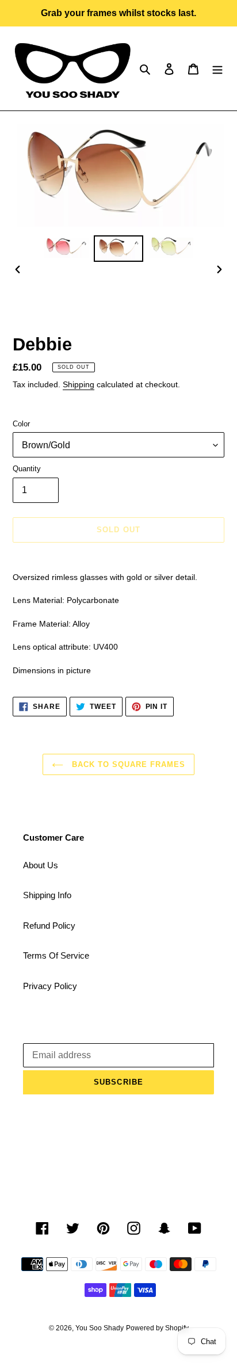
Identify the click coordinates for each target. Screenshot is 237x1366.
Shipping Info (47, 895)
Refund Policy (49, 925)
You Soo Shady (99, 1328)
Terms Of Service (56, 955)
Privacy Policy (50, 986)
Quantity (27, 468)
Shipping (78, 384)
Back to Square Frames (127, 764)
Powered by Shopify (157, 1328)
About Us (40, 865)
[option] (66, 248)
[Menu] (217, 68)
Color (21, 423)
